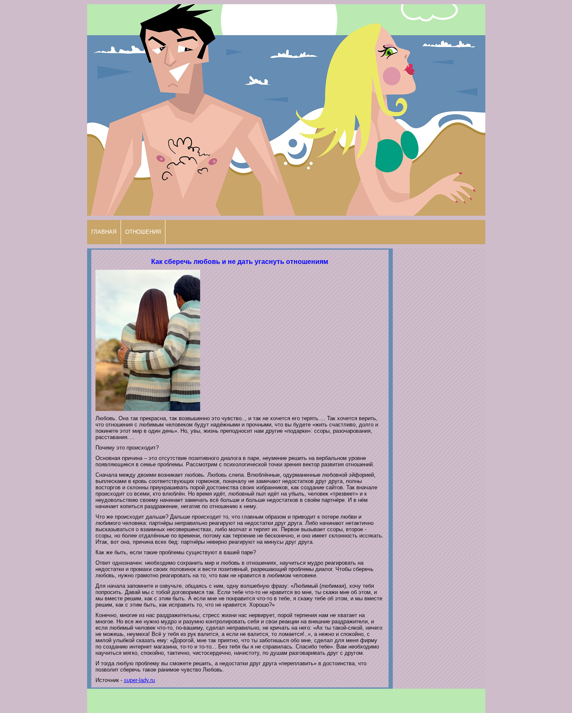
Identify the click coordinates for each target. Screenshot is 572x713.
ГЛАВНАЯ (103, 232)
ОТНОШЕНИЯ (143, 232)
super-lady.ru (139, 680)
